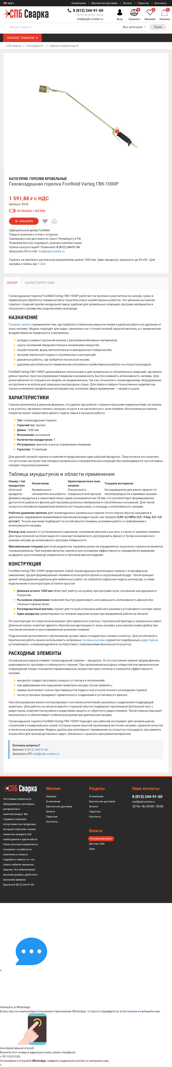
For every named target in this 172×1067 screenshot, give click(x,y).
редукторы (147, 640)
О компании (79, 3)
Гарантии (143, 3)
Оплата (127, 3)
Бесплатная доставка (104, 3)
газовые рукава (93, 640)
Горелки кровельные (62, 45)
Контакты (160, 3)
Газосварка (33, 45)
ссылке (132, 1011)
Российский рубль (101, 838)
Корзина (51, 796)
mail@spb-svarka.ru (90, 19)
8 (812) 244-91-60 (68, 247)
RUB (9, 3)
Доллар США (97, 843)
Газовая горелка (20, 324)
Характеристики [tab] (39, 283)
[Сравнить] (54, 221)
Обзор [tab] (12, 283)
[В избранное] (45, 221)
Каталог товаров (20, 38)
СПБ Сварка (13, 45)
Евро (92, 848)
